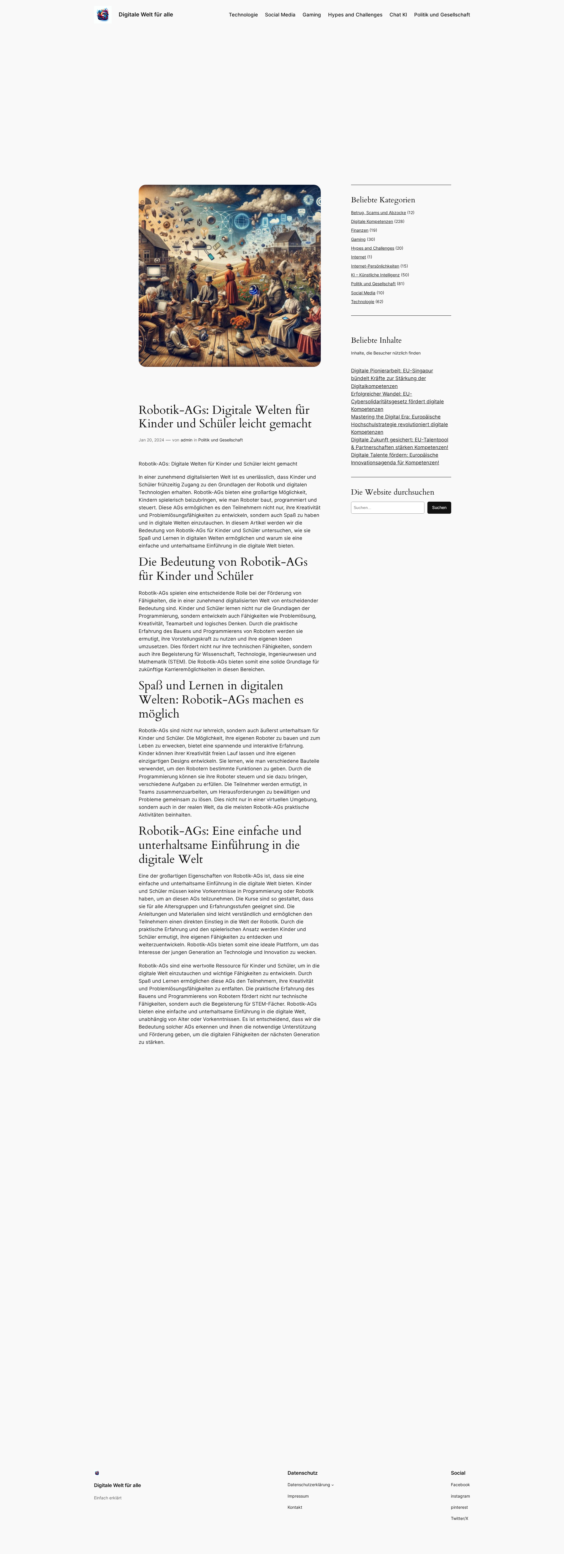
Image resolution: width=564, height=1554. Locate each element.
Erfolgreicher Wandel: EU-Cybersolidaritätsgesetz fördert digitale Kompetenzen (397, 401)
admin (186, 439)
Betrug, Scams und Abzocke (378, 212)
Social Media (363, 292)
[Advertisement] (230, 1092)
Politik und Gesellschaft (220, 439)
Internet (358, 256)
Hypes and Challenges (372, 248)
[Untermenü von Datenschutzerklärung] (332, 1485)
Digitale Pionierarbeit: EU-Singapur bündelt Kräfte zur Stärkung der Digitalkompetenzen (392, 378)
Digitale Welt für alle (146, 14)
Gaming (358, 239)
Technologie (362, 301)
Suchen (439, 507)
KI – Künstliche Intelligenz (375, 274)
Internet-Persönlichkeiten (375, 265)
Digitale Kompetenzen (372, 221)
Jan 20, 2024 (151, 439)
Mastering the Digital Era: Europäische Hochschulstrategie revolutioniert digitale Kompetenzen (399, 424)
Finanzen (359, 230)
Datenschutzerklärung (309, 1484)
